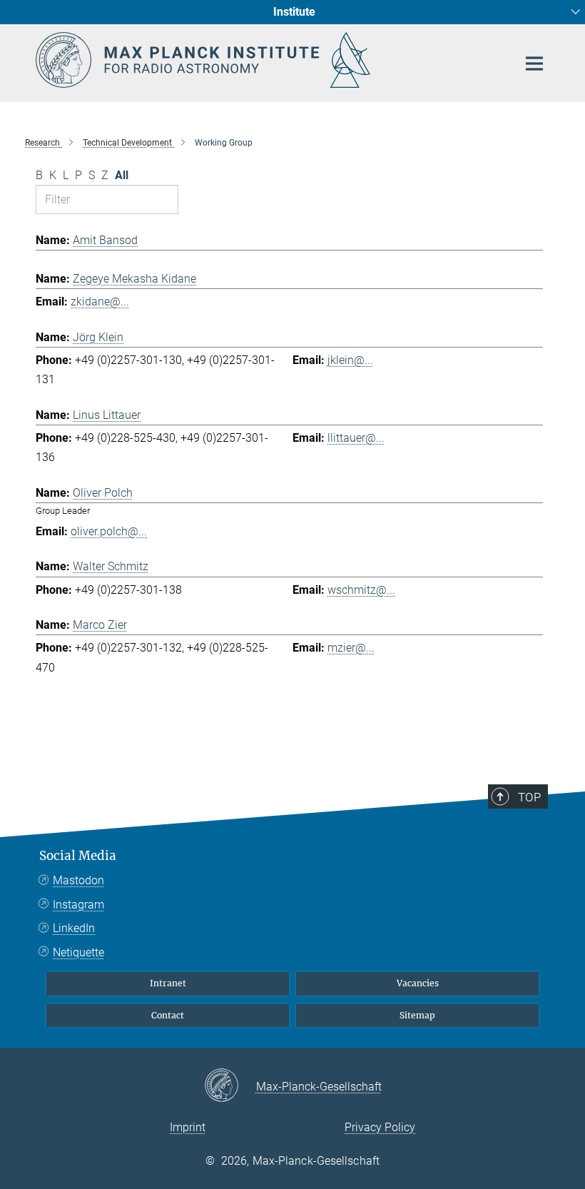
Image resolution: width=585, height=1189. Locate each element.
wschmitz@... (361, 590)
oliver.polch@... (109, 531)
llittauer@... (356, 438)
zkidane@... (100, 301)
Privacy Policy (380, 1127)
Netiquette (78, 952)
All (121, 175)
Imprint (187, 1127)
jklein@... (350, 360)
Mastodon (78, 880)
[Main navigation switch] (534, 63)
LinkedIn (74, 928)
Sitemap (417, 1015)
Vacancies (418, 983)
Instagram (78, 904)
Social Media (77, 856)
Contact (167, 1015)
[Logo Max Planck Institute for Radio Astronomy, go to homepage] (267, 60)
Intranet (168, 983)
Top (529, 797)
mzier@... (351, 647)
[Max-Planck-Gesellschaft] (230, 1086)
